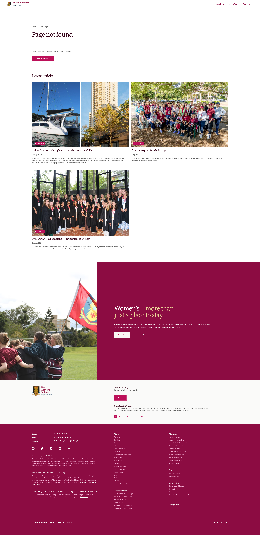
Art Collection (118, 472)
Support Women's (120, 466)
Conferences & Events (176, 486)
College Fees (118, 502)
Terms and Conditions (65, 522)
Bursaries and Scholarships (123, 505)
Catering (171, 492)
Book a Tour (233, 4)
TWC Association (119, 449)
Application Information (121, 499)
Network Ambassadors (176, 440)
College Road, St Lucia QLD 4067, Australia (68, 441)
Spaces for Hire (174, 489)
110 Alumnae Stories (175, 460)
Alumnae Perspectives (176, 454)
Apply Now (220, 4)
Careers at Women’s (120, 484)
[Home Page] (18, 4)
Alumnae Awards (174, 437)
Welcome (117, 437)
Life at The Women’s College (123, 494)
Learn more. (84, 497)
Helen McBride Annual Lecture (179, 443)
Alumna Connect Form (176, 463)
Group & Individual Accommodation (180, 495)
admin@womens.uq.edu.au (63, 437)
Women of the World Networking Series (182, 446)
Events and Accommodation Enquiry (181, 498)
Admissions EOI (174, 476)
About (116, 434)
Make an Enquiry (174, 473)
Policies (116, 463)
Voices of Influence (175, 457)
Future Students (120, 490)
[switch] (246, 4)
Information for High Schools (123, 508)
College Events (175, 504)
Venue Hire (174, 483)
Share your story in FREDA (177, 451)
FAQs (115, 511)
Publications (118, 478)
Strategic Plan (118, 460)
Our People (117, 451)
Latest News (118, 481)
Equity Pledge (118, 457)
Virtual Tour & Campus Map (123, 496)
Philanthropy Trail (119, 469)
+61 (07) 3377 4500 (61, 434)
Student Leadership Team (122, 454)
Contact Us (173, 470)
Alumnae (173, 434)
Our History (117, 440)
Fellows (116, 446)
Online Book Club (174, 449)
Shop (115, 475)
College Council (119, 443)
